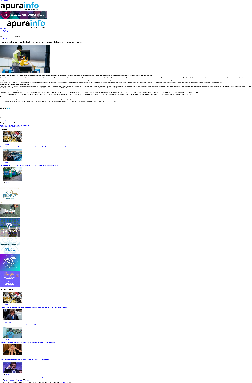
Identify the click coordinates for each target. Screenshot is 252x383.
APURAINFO (3, 115)
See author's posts (3, 120)
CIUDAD (5, 30)
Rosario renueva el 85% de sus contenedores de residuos (15, 185)
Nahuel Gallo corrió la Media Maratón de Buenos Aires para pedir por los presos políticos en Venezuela (27, 342)
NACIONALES (6, 33)
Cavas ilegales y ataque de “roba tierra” (10, 126)
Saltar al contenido (4, 0)
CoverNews (62, 382)
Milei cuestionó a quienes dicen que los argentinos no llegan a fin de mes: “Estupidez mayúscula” (26, 377)
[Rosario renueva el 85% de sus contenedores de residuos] (12, 180)
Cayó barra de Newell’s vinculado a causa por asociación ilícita (15, 125)
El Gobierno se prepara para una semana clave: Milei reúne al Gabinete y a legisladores (23, 324)
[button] (3, 28)
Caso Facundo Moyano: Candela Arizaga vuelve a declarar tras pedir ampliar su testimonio (24, 359)
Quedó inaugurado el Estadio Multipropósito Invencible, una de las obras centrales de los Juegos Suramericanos (30, 165)
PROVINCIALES (6, 31)
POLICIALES (6, 34)
